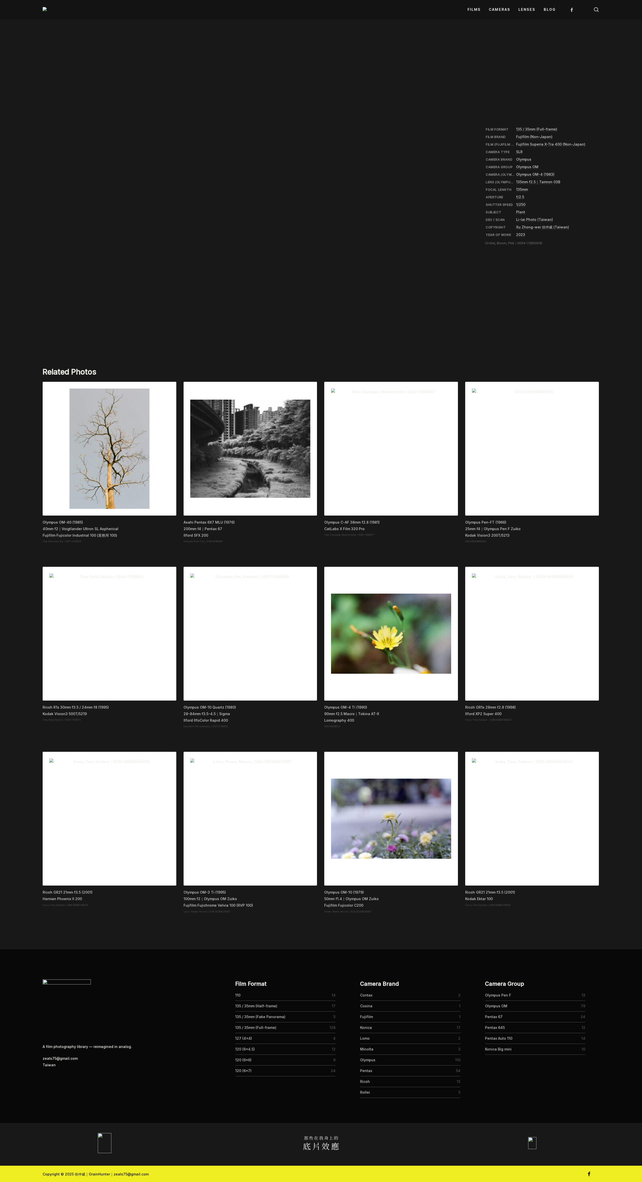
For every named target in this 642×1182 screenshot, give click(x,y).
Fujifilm (366, 1017)
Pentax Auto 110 (498, 1038)
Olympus (523, 159)
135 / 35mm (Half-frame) (256, 1006)
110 (237, 995)
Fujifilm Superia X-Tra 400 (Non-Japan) (550, 144)
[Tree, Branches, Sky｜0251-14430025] (109, 449)
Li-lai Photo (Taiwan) (534, 219)
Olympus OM (527, 167)
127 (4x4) (243, 1038)
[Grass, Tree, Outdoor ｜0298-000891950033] (532, 634)
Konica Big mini (498, 1049)
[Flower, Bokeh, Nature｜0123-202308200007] (391, 819)
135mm (522, 189)
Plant (520, 212)
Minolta (366, 1049)
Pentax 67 (494, 1017)
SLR (519, 152)
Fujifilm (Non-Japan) (534, 137)
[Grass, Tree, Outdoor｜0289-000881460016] (109, 819)
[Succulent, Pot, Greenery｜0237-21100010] (250, 634)
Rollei (365, 1092)
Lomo (365, 1038)
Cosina (366, 1006)
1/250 (520, 204)
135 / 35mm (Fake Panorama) (260, 1017)
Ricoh (365, 1081)
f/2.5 (520, 197)
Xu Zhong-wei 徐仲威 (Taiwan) (542, 227)
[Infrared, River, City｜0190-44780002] (250, 449)
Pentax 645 (495, 1027)
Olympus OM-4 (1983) (535, 174)
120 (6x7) (243, 1071)
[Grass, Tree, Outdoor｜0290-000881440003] (532, 819)
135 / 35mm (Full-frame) (536, 129)
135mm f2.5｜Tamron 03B (538, 182)
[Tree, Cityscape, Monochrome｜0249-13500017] (391, 449)
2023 (520, 234)
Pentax (366, 1071)
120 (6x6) (243, 1060)
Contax (366, 995)
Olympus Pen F (498, 995)
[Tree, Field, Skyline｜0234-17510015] (109, 634)
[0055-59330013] (391, 634)
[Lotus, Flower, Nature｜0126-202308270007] (250, 819)
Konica (366, 1027)
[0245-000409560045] (532, 449)
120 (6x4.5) (245, 1049)
